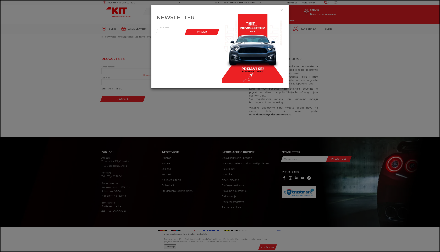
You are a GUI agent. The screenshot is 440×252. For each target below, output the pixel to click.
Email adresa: (163, 27)
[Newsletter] (252, 48)
